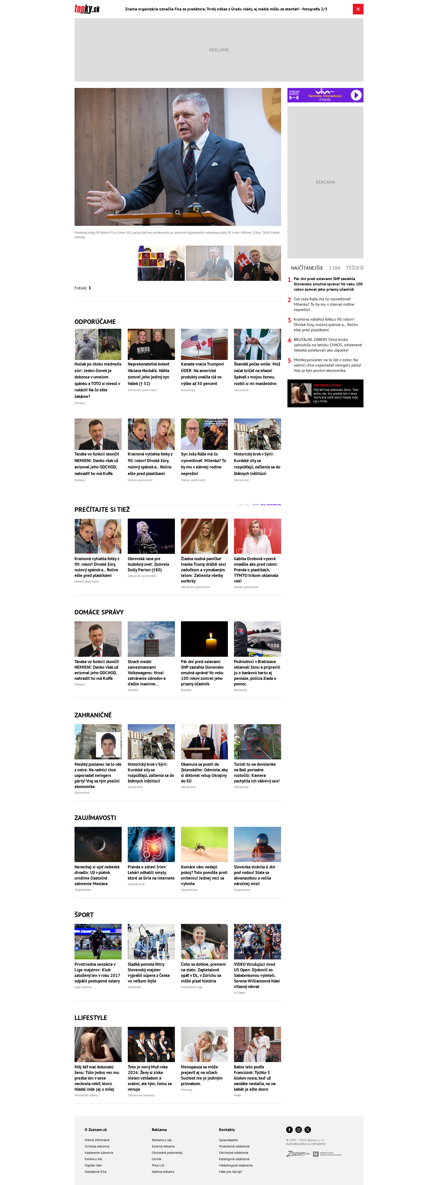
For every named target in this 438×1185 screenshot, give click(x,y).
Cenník (156, 1159)
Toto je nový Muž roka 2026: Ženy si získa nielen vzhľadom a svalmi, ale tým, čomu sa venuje (150, 1078)
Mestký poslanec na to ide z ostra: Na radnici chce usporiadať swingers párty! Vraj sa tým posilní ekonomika (98, 775)
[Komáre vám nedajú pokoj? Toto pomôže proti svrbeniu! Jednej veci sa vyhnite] (204, 844)
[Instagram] (298, 1130)
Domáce (80, 684)
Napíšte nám (93, 1165)
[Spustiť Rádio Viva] (325, 91)
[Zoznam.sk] (299, 1155)
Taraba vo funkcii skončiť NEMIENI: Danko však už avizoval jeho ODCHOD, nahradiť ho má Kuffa (97, 670)
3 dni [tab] (334, 268)
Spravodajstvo (228, 1140)
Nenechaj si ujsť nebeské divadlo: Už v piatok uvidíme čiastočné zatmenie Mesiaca (97, 875)
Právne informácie (97, 1140)
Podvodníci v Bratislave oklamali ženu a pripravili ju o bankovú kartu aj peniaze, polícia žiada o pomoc (257, 673)
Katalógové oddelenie (234, 1159)
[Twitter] (307, 1130)
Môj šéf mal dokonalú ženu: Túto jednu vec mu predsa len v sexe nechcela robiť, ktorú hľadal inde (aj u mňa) (97, 1078)
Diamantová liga (191, 987)
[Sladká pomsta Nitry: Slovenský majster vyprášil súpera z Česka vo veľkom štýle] (151, 941)
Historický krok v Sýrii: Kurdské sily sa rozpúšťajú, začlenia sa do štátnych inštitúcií (151, 772)
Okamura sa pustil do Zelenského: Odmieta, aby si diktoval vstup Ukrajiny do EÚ (204, 772)
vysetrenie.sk (136, 884)
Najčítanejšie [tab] (307, 268)
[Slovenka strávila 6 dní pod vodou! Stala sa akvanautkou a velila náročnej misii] (257, 844)
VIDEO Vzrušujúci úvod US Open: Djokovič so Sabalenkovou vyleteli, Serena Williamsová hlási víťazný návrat (257, 975)
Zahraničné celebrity (141, 1095)
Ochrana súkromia (97, 1146)
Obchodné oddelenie (233, 1153)
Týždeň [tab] (354, 268)
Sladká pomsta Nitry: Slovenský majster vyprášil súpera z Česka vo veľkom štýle (149, 972)
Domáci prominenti (87, 581)
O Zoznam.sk (96, 1129)
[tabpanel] (325, 324)
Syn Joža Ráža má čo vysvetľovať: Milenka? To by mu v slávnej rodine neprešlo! (324, 304)
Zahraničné (93, 715)
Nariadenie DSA (95, 1172)
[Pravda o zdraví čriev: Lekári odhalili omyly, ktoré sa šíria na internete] (151, 844)
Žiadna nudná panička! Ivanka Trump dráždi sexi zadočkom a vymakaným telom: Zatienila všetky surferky (203, 570)
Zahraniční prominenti (142, 576)
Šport (84, 914)
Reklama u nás (162, 1140)
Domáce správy (99, 612)
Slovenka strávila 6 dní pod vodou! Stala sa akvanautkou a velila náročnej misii (254, 875)
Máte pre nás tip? (230, 1172)
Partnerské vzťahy (86, 1095)
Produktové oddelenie (234, 1146)
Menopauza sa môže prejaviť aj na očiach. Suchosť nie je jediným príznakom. (202, 1075)
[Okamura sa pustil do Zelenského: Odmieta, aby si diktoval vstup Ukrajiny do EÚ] (204, 741)
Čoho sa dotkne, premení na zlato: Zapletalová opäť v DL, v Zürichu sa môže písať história (203, 972)
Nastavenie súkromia (99, 1153)
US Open (239, 992)
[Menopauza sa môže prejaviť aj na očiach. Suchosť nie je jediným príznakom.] (204, 1044)
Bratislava (240, 690)
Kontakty (227, 1129)
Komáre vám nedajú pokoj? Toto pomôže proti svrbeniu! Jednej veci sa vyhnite (204, 875)
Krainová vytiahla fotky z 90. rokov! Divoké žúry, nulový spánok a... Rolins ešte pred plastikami (97, 567)
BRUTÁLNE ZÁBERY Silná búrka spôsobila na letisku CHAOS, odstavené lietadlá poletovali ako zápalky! (328, 345)
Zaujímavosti (95, 817)
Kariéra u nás (93, 1159)
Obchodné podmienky (167, 1153)
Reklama (159, 1129)
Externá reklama (163, 1146)
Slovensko (134, 987)
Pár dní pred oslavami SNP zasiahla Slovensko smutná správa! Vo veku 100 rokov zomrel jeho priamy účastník (202, 673)
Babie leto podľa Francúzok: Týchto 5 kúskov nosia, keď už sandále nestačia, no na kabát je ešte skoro (255, 1078)
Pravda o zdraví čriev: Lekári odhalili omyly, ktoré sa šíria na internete (151, 872)
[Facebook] (289, 1130)
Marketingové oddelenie (236, 1165)
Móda (237, 1095)
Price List (158, 1165)
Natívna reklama (163, 1172)
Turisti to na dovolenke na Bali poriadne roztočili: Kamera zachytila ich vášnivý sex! (257, 772)
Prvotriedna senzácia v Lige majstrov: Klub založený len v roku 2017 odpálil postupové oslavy (97, 972)
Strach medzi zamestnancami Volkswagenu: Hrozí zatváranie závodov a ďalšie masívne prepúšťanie (147, 673)
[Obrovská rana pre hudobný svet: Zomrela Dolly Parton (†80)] (151, 536)
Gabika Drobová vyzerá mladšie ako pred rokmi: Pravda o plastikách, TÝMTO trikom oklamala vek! (256, 570)
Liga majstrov (83, 987)
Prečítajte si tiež (102, 509)
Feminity (186, 1089)
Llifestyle (91, 1017)
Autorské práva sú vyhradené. (306, 1144)
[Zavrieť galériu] (358, 9)
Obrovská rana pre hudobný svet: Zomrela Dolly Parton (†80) (148, 564)
